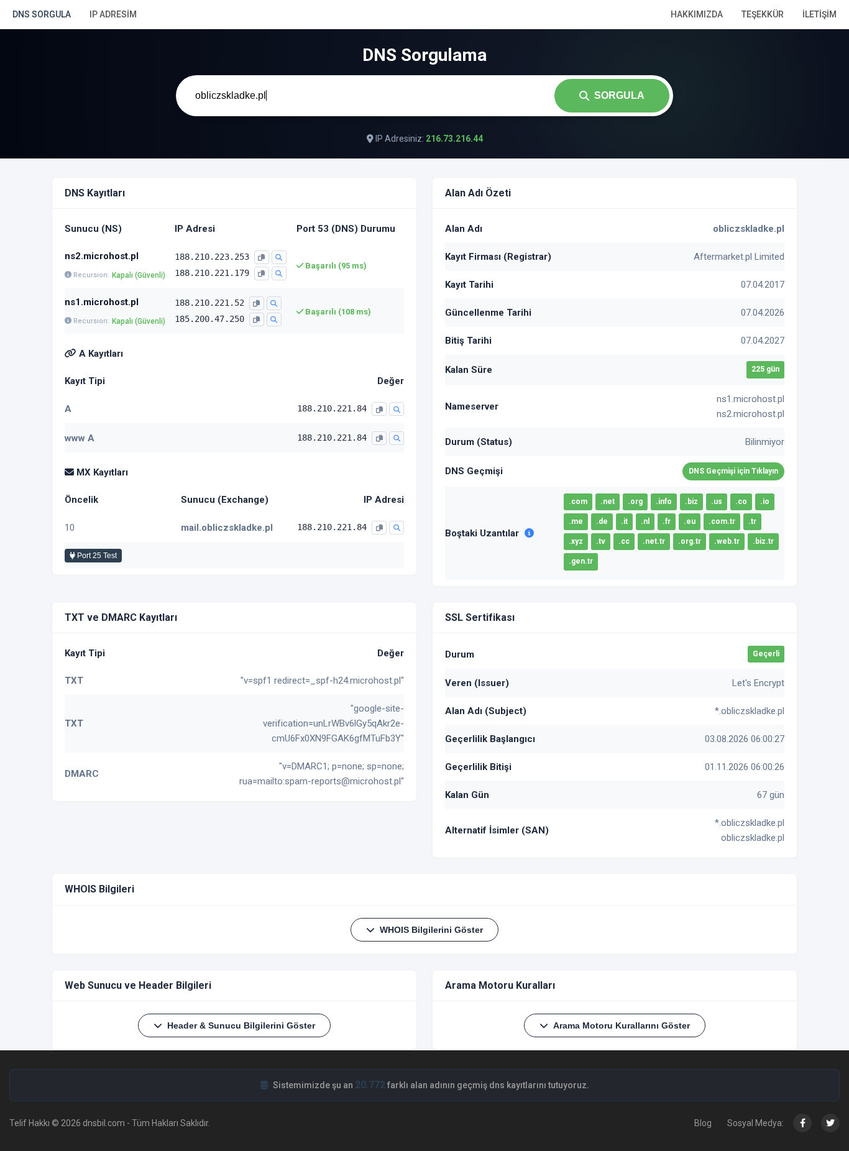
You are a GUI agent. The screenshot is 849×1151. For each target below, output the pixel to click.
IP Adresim (113, 14)
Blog (703, 1123)
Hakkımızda (697, 14)
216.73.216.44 (454, 139)
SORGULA (619, 95)
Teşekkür (762, 14)
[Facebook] (802, 1123)
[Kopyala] (261, 257)
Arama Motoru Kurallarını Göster (621, 1025)
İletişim (819, 14)
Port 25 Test (96, 555)
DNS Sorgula (41, 14)
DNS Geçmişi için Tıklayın (733, 471)
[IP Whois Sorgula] (279, 257)
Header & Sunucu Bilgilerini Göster (241, 1025)
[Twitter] (830, 1123)
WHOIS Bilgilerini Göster (431, 930)
